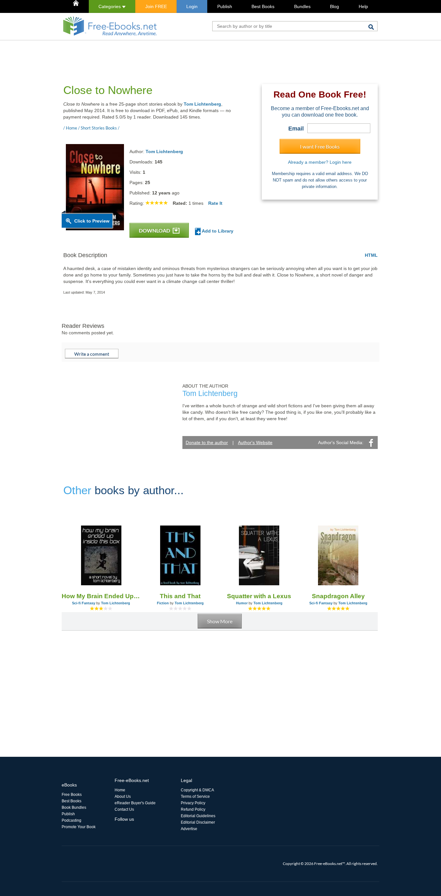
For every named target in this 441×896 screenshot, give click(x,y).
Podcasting (71, 820)
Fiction (163, 603)
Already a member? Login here (320, 162)
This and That (180, 596)
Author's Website (255, 442)
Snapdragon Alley (338, 596)
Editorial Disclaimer (198, 822)
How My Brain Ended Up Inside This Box (101, 596)
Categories (110, 6)
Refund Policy (193, 809)
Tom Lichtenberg (202, 104)
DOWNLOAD (155, 230)
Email (296, 128)
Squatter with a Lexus (259, 596)
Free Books (72, 794)
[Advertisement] (179, 55)
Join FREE (156, 6)
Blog (334, 6)
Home (120, 790)
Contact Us (124, 809)
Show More (219, 621)
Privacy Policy (193, 803)
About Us (123, 796)
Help (363, 6)
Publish (224, 6)
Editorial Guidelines (198, 816)
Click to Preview (91, 221)
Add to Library (217, 231)
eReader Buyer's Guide (135, 803)
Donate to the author (207, 442)
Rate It (215, 203)
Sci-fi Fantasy (83, 603)
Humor (242, 603)
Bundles (302, 6)
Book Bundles (74, 807)
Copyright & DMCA (197, 790)
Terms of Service (195, 796)
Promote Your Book (79, 827)
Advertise (189, 829)
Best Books (262, 6)
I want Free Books (320, 146)
